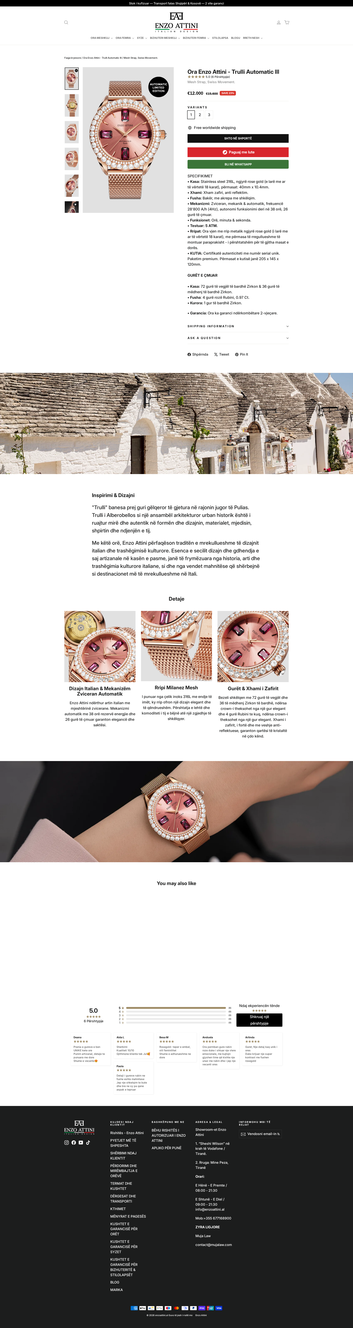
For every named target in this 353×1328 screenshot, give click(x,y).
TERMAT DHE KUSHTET (121, 1186)
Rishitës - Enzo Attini (127, 1133)
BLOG (114, 1282)
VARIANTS (198, 107)
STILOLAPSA (220, 37)
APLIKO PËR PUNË (166, 1148)
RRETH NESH (251, 37)
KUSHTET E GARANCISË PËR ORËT (124, 1229)
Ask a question (204, 338)
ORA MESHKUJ (100, 37)
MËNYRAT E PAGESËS (128, 1216)
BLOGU (235, 37)
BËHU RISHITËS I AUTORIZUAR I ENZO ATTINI (169, 1135)
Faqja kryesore (72, 57)
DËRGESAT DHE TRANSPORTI (123, 1198)
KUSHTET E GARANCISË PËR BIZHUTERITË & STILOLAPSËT (124, 1267)
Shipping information (211, 326)
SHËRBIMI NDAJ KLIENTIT (123, 1155)
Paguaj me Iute (242, 152)
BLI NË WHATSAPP (238, 164)
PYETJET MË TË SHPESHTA (123, 1143)
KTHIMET (118, 1209)
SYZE (140, 37)
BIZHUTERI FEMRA (194, 37)
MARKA (116, 1290)
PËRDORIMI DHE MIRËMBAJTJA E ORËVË (124, 1171)
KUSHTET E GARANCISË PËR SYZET (124, 1247)
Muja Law (203, 1236)
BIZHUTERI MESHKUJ (163, 37)
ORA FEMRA (123, 37)
